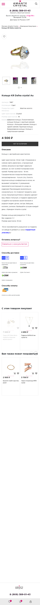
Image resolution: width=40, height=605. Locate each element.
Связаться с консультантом (14, 244)
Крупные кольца (26, 127)
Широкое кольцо (14, 119)
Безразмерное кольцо (16, 129)
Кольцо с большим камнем (18, 124)
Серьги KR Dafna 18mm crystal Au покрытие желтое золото (10, 337)
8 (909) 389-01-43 (20, 11)
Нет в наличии (20, 144)
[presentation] (31, 353)
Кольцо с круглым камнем (24, 122)
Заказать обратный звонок (20, 13)
